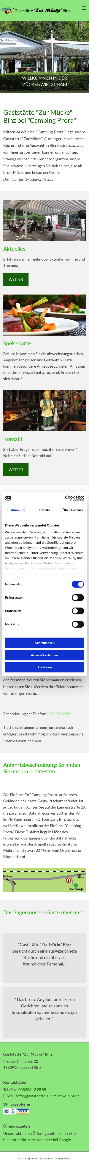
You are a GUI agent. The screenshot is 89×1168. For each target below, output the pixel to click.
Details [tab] (44, 510)
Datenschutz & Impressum (56, 1158)
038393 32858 (59, 713)
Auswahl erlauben (44, 655)
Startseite (23, 1158)
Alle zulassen (45, 643)
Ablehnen (44, 667)
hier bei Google (58, 1139)
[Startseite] (37, 10)
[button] (16, 279)
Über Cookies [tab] (73, 510)
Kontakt (35, 1158)
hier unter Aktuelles (20, 1139)
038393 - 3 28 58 (32, 1089)
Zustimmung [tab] (16, 510)
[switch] (78, 597)
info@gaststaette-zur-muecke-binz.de (47, 1095)
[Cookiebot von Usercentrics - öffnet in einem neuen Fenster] (65, 498)
